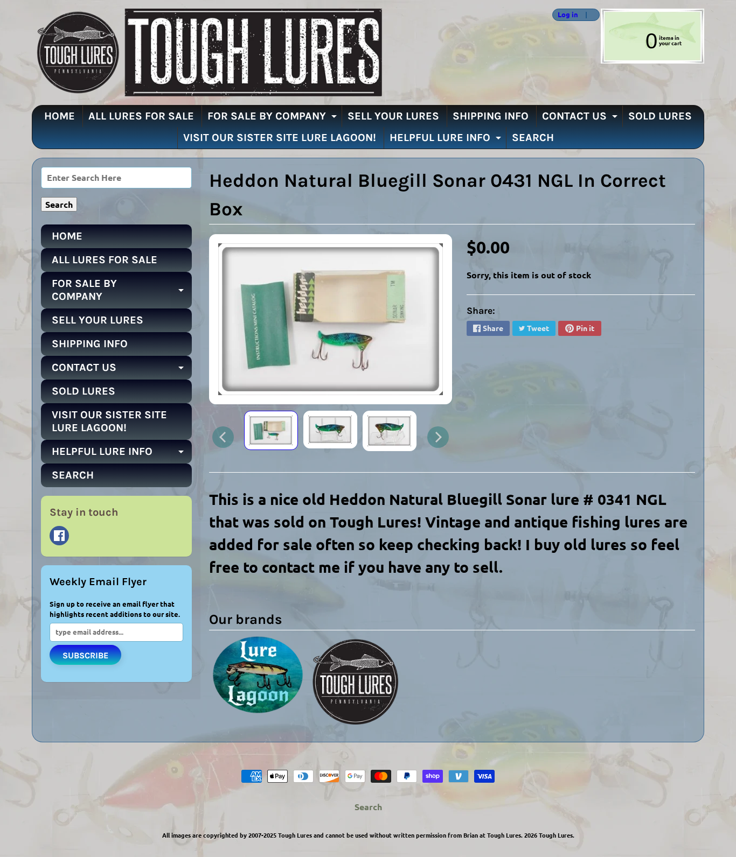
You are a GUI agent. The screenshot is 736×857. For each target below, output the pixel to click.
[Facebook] (59, 535)
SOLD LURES (660, 116)
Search (368, 806)
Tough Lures (556, 835)
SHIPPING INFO (491, 116)
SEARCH (533, 137)
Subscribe (85, 655)
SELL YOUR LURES (393, 116)
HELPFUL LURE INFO (447, 140)
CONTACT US (581, 118)
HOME (59, 116)
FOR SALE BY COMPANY (273, 118)
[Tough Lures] (207, 52)
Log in (568, 14)
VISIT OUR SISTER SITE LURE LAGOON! (279, 137)
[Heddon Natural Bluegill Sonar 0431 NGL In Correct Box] (271, 431)
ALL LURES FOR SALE (141, 116)
